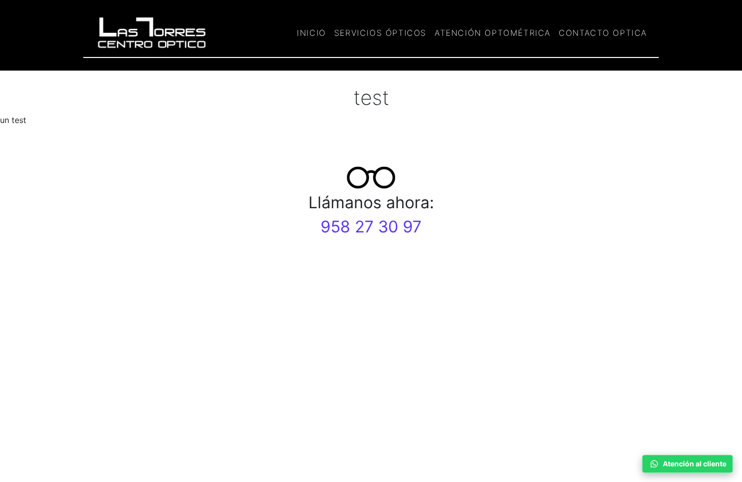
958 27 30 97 (371, 226)
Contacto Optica (603, 33)
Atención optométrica (493, 33)
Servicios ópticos (380, 33)
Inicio (311, 33)
